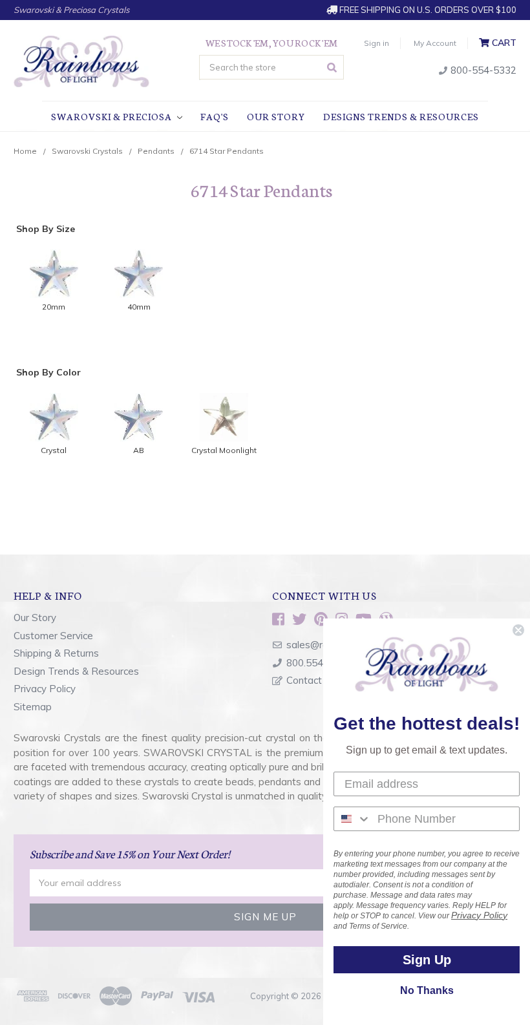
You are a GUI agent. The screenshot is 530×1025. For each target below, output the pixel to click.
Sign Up (427, 960)
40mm (139, 307)
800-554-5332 (482, 70)
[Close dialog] (518, 630)
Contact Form (317, 680)
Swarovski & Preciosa (112, 116)
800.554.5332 (317, 663)
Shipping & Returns (56, 653)
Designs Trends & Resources (401, 116)
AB (138, 450)
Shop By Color (48, 372)
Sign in (376, 43)
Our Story (276, 116)
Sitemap (33, 707)
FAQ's (214, 116)
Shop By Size (45, 229)
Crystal (54, 450)
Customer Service (53, 635)
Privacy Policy (45, 688)
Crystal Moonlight (224, 450)
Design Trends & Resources (76, 671)
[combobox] (352, 818)
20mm (53, 307)
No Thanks (427, 990)
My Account (435, 43)
